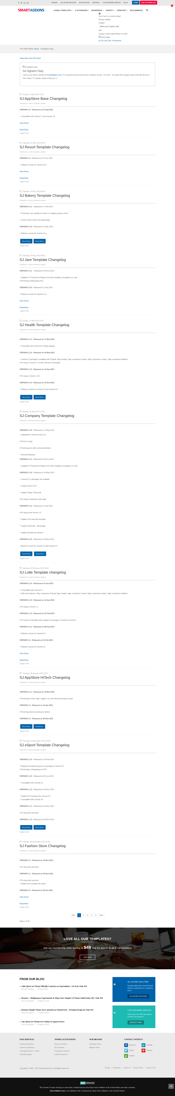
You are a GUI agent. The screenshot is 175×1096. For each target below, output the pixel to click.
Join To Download (148, 2)
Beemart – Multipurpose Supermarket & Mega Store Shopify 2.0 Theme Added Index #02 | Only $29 (62, 998)
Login (135, 2)
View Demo (24, 123)
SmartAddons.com (54, 75)
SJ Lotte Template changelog (43, 572)
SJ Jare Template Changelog (43, 260)
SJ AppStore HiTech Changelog (45, 677)
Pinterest (149, 1050)
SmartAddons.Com (57, 1091)
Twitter (131, 1050)
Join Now (87, 957)
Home (36, 49)
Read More (24, 130)
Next (101, 915)
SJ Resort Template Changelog (44, 147)
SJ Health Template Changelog (44, 325)
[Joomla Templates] (31, 10)
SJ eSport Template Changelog (44, 745)
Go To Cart (103, 41)
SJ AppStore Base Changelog (43, 99)
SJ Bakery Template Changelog (45, 195)
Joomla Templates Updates (37, 103)
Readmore (39, 726)
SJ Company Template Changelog (47, 416)
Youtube (132, 1056)
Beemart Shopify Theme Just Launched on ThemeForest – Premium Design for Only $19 (57, 1010)
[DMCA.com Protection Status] (87, 1083)
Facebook (132, 1045)
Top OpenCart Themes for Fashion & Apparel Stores (42, 1022)
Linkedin (149, 1045)
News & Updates (27, 989)
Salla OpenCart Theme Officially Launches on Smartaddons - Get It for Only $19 (54, 986)
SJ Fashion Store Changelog (43, 846)
